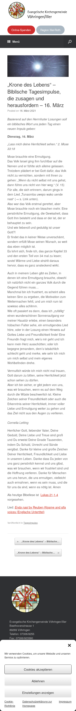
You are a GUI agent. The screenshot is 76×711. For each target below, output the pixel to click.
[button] (69, 645)
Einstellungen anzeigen (38, 692)
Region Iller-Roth (50, 30)
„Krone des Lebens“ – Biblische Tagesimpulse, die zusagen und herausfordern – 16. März (35, 95)
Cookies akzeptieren (38, 669)
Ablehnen (38, 681)
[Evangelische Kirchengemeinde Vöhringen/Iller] (38, 10)
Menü (16, 41)
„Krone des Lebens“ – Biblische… (38, 541)
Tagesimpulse (30, 522)
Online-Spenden (21, 30)
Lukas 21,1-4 (49, 495)
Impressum (65, 701)
